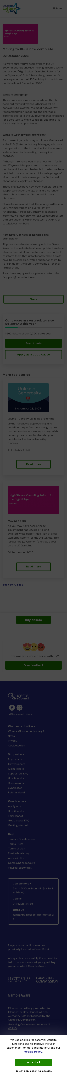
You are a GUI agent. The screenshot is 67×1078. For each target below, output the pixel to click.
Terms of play (16, 848)
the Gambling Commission (29, 1018)
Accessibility (16, 858)
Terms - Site (15, 844)
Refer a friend (16, 792)
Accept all (33, 1062)
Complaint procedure (21, 863)
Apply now (14, 806)
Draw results (16, 783)
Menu (60, 8)
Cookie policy (16, 745)
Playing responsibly (20, 867)
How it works (16, 778)
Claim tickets (16, 769)
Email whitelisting (18, 853)
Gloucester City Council (23, 1012)
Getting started (18, 825)
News (11, 736)
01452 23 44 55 (23, 903)
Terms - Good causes (21, 839)
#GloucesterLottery (20, 714)
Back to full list (13, 584)
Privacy (12, 741)
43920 (12, 1028)
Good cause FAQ (18, 820)
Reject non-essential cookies (33, 1071)
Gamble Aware (37, 966)
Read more (33, 464)
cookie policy (33, 1051)
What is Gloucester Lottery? (26, 731)
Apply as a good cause (33, 354)
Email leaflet (15, 816)
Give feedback (34, 665)
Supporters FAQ (18, 773)
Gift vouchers (16, 764)
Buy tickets (33, 343)
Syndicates (15, 788)
